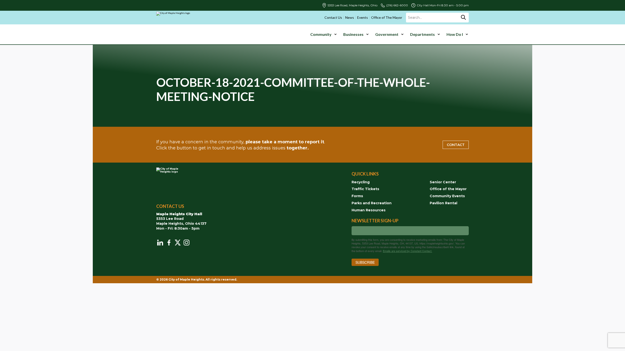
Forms (357, 196)
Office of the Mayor (448, 189)
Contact (456, 145)
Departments (422, 34)
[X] (178, 242)
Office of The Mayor (386, 17)
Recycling (361, 182)
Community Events (447, 196)
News (349, 17)
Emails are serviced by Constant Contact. (407, 251)
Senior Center (443, 182)
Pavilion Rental (443, 203)
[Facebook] (169, 242)
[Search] (463, 17)
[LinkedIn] (160, 242)
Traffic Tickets (365, 189)
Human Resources (368, 210)
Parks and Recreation (372, 203)
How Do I (455, 34)
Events (362, 17)
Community (321, 34)
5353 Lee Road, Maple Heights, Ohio (352, 5)
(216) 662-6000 (397, 5)
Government (386, 34)
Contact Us (333, 17)
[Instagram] (186, 242)
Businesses (353, 34)
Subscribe (365, 262)
